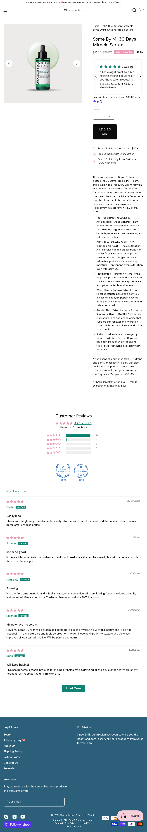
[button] (133, 10)
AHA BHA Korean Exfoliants (118, 25)
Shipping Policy (13, 751)
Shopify (91, 815)
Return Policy (12, 757)
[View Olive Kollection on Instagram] (6, 816)
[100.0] (63, 471)
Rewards (9, 768)
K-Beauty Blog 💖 (14, 740)
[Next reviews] (140, 77)
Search (8, 734)
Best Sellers (70, 823)
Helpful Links (11, 727)
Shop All (57, 820)
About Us (9, 746)
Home (96, 25)
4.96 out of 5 (83, 423)
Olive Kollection (73, 10)
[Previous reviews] (96, 77)
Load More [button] (73, 688)
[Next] (76, 63)
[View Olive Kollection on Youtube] (22, 816)
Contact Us (11, 763)
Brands (77, 826)
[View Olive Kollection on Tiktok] (14, 816)
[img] (140, 52)
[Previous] (9, 63)
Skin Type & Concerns (75, 820)
